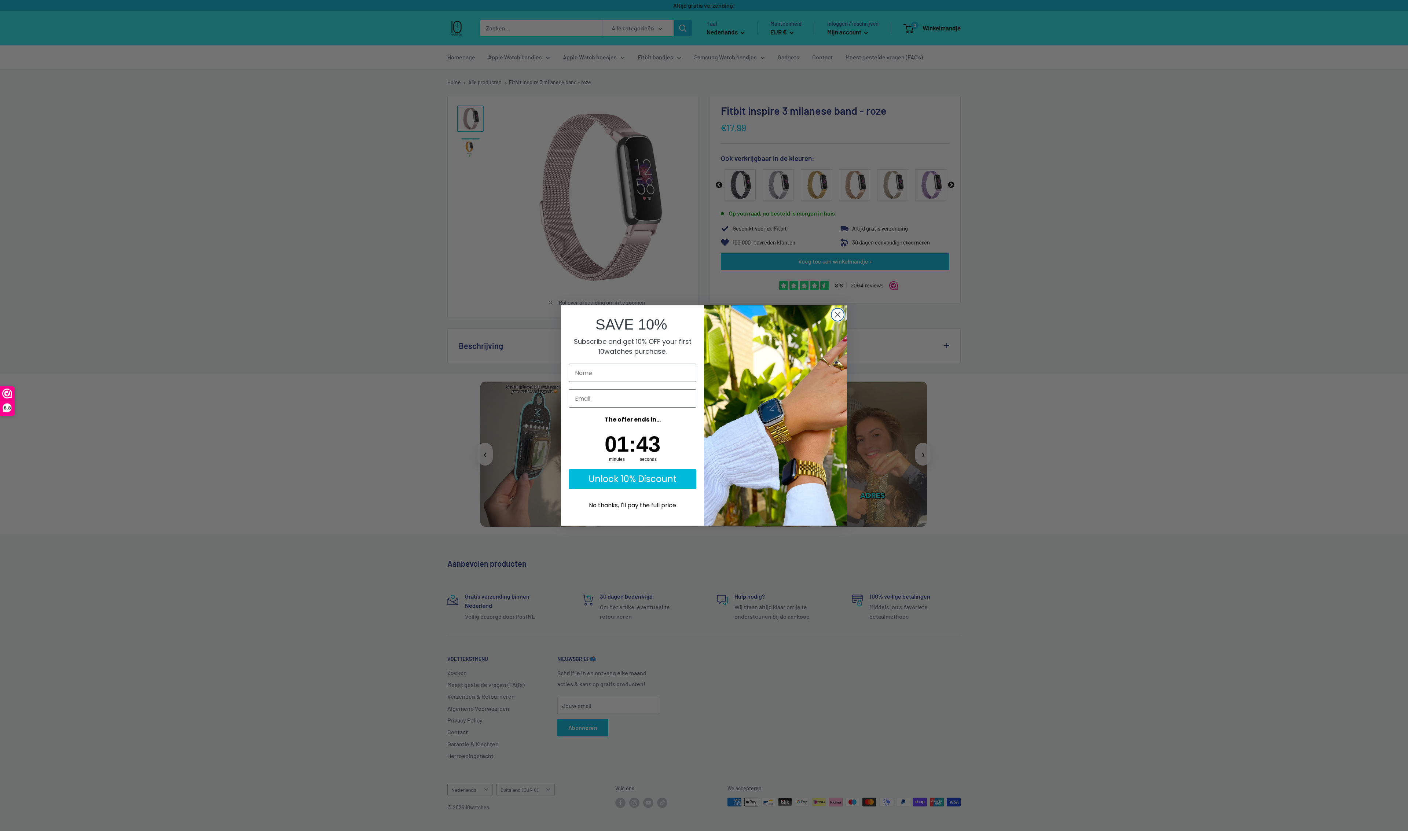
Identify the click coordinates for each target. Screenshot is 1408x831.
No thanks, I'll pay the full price (632, 505)
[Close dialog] (837, 314)
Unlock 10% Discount (632, 479)
